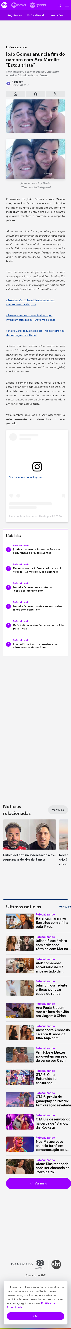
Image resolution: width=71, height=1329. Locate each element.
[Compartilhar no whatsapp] (15, 94)
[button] (29, 844)
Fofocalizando (16, 47)
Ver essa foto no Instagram (25, 476)
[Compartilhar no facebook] (35, 94)
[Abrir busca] (59, 5)
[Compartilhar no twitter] (55, 94)
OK (35, 1316)
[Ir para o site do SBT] (56, 1264)
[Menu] (67, 5)
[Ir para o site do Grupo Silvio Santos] (29, 1264)
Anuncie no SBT (35, 1275)
